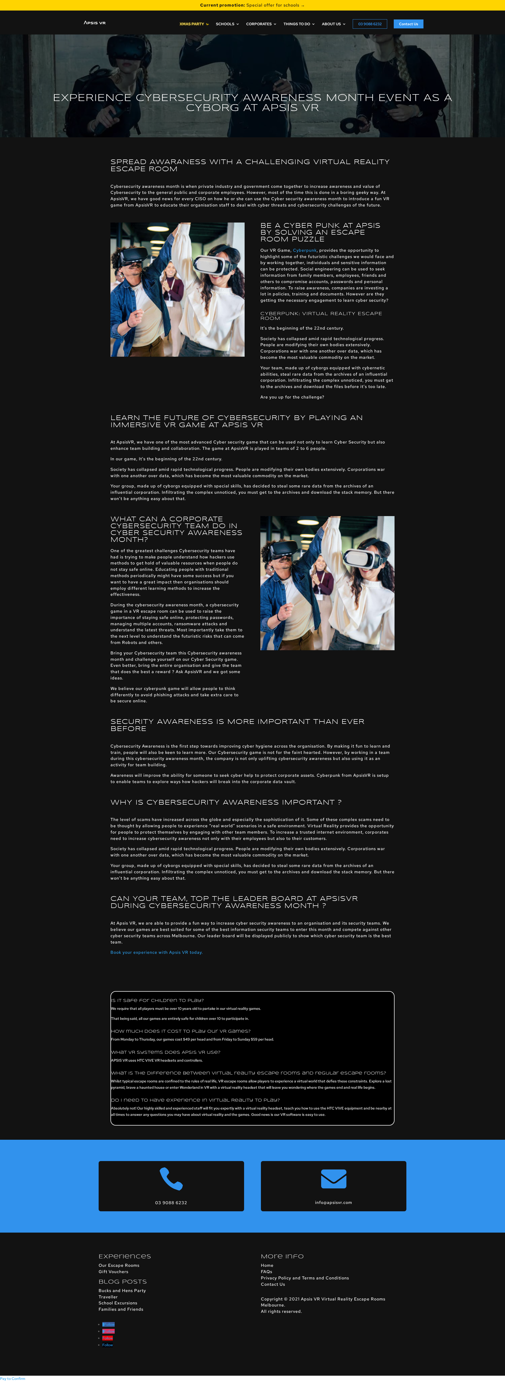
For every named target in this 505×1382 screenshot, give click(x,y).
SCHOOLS (225, 24)
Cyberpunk (305, 250)
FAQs (266, 1271)
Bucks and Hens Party (122, 1290)
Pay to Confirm (12, 1378)
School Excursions (118, 1303)
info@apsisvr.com (333, 1202)
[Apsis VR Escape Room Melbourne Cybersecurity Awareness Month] (177, 356)
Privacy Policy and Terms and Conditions (305, 1278)
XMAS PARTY (192, 24)
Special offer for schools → (252, 5)
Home (267, 1265)
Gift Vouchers (113, 1271)
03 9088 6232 (370, 24)
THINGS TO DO (297, 24)
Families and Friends (121, 1309)
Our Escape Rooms (119, 1265)
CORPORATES (259, 24)
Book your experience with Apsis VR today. (156, 952)
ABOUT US (331, 24)
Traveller (108, 1297)
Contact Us (408, 24)
